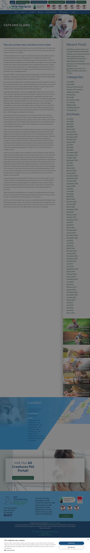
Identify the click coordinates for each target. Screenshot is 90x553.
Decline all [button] (71, 547)
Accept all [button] (71, 543)
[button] (30, 550)
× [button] (88, 539)
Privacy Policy (7, 548)
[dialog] (45, 545)
